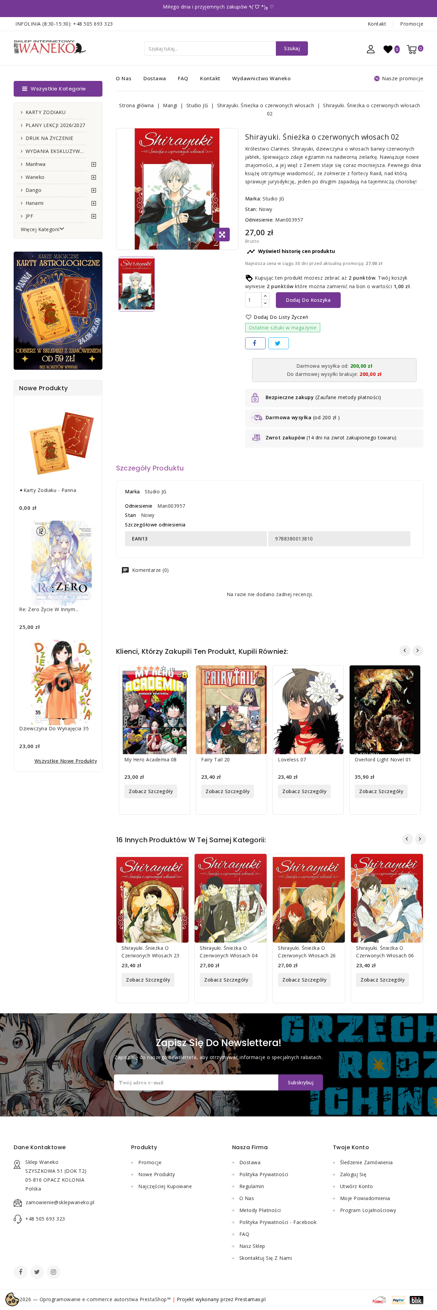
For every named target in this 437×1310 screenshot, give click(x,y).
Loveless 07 (292, 759)
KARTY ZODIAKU (46, 112)
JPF (29, 216)
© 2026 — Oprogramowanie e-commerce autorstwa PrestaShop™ (93, 1299)
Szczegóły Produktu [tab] (150, 468)
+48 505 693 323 (93, 23)
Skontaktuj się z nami (265, 1258)
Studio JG (273, 198)
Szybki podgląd (179, 675)
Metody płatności (260, 1210)
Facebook (21, 1272)
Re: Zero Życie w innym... (49, 609)
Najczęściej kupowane (165, 1186)
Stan (130, 515)
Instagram (54, 1272)
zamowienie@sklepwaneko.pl (60, 1202)
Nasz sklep (252, 1246)
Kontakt (377, 23)
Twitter (37, 1272)
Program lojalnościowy (368, 1210)
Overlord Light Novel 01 (383, 759)
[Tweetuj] (278, 343)
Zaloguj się (353, 1174)
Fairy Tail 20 (215, 759)
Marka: (253, 198)
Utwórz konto (356, 1186)
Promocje (411, 23)
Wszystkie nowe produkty (65, 761)
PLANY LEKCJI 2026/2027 (55, 125)
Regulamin (251, 1186)
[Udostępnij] (255, 343)
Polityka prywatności (263, 1174)
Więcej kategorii (40, 229)
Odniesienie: (259, 219)
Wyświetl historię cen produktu (291, 252)
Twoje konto (351, 1147)
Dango (34, 190)
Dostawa (154, 78)
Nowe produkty (156, 1174)
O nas (124, 78)
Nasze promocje (402, 78)
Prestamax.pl (250, 1299)
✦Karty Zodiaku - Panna (47, 490)
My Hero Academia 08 (150, 759)
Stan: (251, 209)
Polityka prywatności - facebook (278, 1222)
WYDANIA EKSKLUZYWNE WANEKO (56, 151)
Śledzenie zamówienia (366, 1162)
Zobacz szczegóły (151, 791)
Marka (132, 491)
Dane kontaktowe (40, 1147)
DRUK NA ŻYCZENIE (49, 138)
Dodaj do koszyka (308, 300)
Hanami (35, 203)
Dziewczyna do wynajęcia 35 (54, 728)
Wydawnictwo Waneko (261, 78)
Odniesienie (139, 506)
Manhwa (36, 164)
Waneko (35, 177)
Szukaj (292, 48)
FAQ (183, 78)
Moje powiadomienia (365, 1198)
